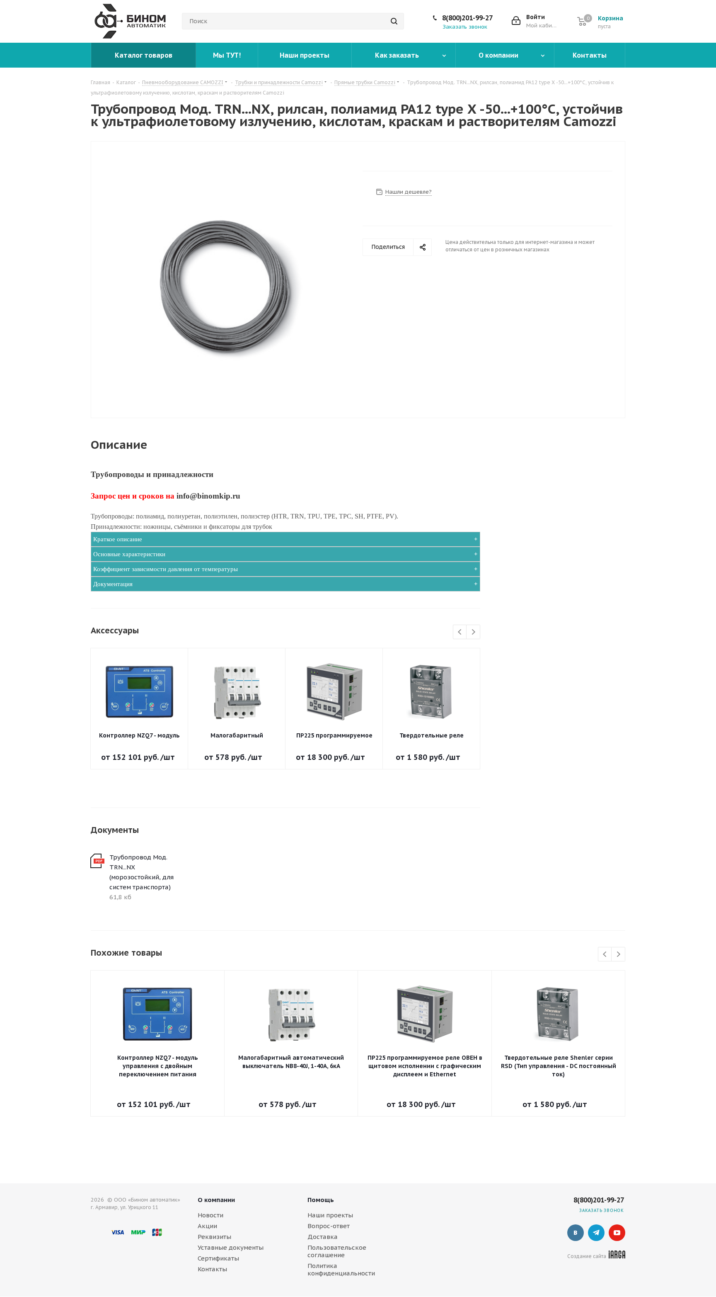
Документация (113, 584)
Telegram (596, 1232)
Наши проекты (330, 1215)
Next (473, 632)
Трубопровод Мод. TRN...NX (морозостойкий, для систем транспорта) (141, 872)
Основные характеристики (129, 554)
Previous (460, 632)
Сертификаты (218, 1258)
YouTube (617, 1232)
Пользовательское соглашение (336, 1251)
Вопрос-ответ (328, 1226)
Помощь (320, 1200)
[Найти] (394, 21)
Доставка (322, 1237)
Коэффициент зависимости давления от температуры (165, 569)
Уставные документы (231, 1247)
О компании (216, 1200)
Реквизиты (214, 1237)
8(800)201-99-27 (467, 18)
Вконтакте (575, 1232)
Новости (210, 1215)
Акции (207, 1226)
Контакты (212, 1269)
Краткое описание (117, 539)
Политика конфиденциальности (341, 1269)
